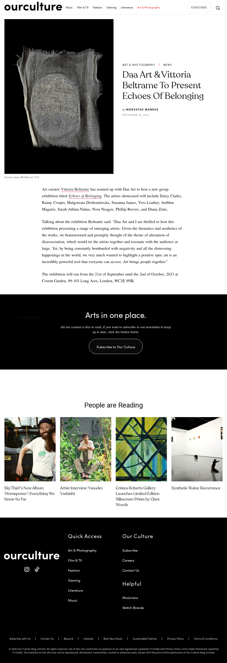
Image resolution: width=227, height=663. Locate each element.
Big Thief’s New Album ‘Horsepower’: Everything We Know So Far (29, 493)
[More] (194, 125)
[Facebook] (153, 125)
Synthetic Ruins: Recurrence (195, 488)
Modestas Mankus (142, 109)
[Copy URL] (183, 125)
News (167, 64)
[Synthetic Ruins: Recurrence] (197, 449)
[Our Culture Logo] (33, 6)
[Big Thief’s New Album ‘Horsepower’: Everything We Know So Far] (30, 449)
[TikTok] (36, 569)
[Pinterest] (163, 125)
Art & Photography (138, 64)
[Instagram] (26, 569)
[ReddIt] (173, 125)
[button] (218, 8)
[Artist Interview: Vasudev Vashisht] (85, 449)
